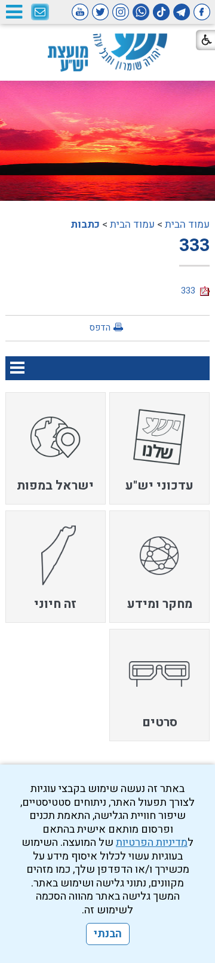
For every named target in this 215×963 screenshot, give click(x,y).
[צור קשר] (40, 12)
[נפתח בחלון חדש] (202, 12)
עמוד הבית (187, 224)
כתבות (85, 224)
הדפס (99, 327)
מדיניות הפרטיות (152, 842)
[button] (13, 11)
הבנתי (108, 934)
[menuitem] (159, 448)
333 (194, 246)
